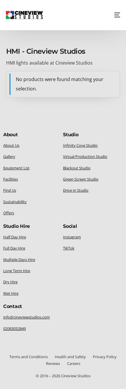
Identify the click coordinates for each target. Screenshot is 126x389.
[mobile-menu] (115, 15)
